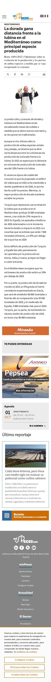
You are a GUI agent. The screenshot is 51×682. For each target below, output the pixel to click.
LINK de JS (8, 74)
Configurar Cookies (24, 660)
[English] (42, 16)
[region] (25, 654)
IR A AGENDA (36, 426)
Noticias (25, 600)
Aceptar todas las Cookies (24, 674)
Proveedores (25, 623)
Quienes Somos (25, 571)
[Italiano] (46, 16)
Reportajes (25, 604)
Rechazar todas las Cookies (24, 667)
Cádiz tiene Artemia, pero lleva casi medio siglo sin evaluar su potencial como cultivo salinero (25, 474)
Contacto (25, 580)
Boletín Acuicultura (25, 609)
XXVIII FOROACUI (21, 411)
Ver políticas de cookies (25, 652)
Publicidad (25, 576)
